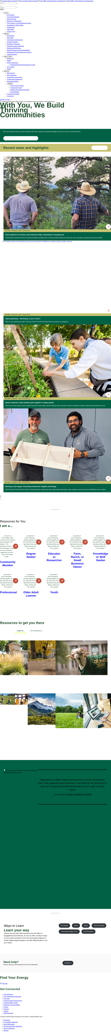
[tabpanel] (55, 694)
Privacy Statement (9, 1028)
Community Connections (14, 77)
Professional (11, 27)
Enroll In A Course (95, 733)
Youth (54, 592)
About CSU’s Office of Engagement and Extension (20, 138)
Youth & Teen (11, 31)
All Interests (10, 35)
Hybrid (9, 60)
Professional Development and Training (19, 52)
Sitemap (6, 1030)
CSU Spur (6, 998)
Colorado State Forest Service (12, 1000)
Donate (32, 729)
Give (8, 99)
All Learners (10, 15)
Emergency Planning (13, 44)
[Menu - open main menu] (0, 5)
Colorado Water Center (10, 1003)
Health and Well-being (14, 48)
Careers (5, 1011)
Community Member (13, 17)
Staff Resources (8, 1013)
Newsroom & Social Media (11, 1005)
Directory (6, 1009)
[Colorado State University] (3, 983)
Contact (5, 1007)
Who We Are (11, 73)
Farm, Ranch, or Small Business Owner (19, 23)
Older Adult (10, 29)
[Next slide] (0, 499)
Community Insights (13, 94)
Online (9, 69)
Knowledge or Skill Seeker (15, 25)
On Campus (10, 67)
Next (57, 639)
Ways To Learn (8, 56)
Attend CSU (8, 680)
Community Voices (16, 87)
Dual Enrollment (88, 931)
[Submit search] (17, 3)
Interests (6, 33)
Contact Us (10, 96)
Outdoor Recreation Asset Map (19, 90)
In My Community (12, 62)
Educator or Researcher (14, 21)
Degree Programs (12, 42)
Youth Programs (12, 54)
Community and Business (15, 40)
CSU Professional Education (12, 996)
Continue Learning (95, 680)
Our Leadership (11, 75)
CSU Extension (8, 994)
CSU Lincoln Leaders (17, 85)
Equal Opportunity (9, 1024)
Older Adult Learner (31, 594)
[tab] (20, 630)
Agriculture (10, 38)
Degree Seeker (11, 19)
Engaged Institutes (12, 81)
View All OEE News (99, 147)
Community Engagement (14, 79)
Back (2, 9)
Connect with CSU (68, 680)
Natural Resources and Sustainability (18, 50)
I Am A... (6, 13)
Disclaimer (6, 1020)
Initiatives (10, 83)
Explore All (10, 58)
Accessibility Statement (10, 1022)
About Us (6, 71)
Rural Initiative (14, 92)
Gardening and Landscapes (15, 46)
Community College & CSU (69, 931)
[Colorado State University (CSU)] (9, 1)
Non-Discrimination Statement (12, 1026)
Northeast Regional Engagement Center (22, 65)
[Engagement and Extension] (52, 1)
